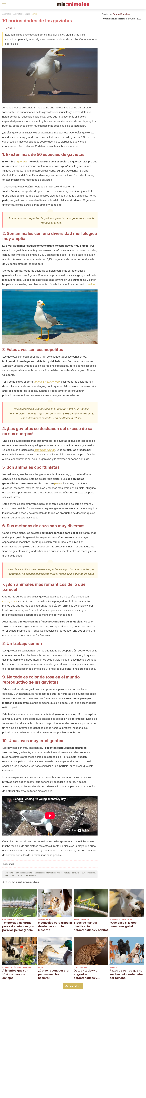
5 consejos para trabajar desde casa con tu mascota (55, 926)
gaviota (22, 161)
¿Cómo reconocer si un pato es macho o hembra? (54, 974)
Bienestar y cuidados (13, 920)
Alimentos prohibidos (121, 920)
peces (58, 483)
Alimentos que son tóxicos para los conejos (15, 974)
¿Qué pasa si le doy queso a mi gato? (123, 924)
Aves (35, 14)
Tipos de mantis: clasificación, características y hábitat (91, 926)
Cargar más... (73, 986)
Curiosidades (44, 920)
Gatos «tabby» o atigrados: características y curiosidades (85, 974)
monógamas (9, 601)
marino (91, 284)
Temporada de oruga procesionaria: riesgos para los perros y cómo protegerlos (18, 926)
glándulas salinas (44, 449)
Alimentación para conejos (16, 967)
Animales (6, 14)
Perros (113, 967)
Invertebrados (81, 920)
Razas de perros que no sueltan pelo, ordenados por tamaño (126, 974)
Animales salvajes (21, 14)
